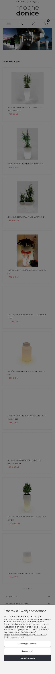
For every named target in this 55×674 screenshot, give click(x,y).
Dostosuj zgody (27, 651)
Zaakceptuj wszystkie (27, 658)
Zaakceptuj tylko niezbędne (28, 644)
